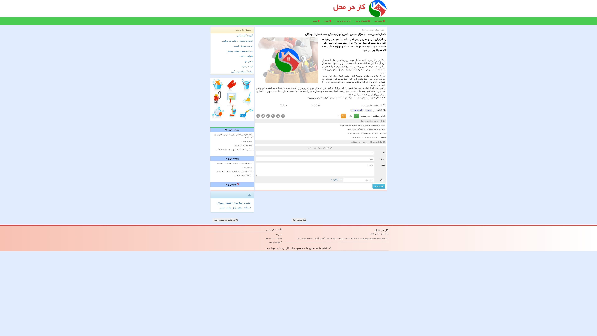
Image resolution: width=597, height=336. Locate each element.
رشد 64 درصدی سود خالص (243, 175)
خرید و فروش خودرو (243, 46)
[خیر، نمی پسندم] (343, 116)
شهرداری (237, 207)
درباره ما (279, 234)
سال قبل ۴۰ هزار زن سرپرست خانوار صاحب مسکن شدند (366, 133)
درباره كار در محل (342, 21)
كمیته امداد (357, 110)
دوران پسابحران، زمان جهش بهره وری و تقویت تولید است (233, 149)
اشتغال (326, 21)
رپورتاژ (220, 202)
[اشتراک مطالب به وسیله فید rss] (263, 115)
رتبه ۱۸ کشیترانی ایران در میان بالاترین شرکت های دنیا (234, 163)
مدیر (222, 207)
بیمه (369, 110)
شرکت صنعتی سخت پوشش (240, 51)
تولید (228, 207)
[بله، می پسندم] (356, 116)
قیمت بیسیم (247, 66)
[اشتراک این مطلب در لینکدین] (268, 115)
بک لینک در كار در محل (274, 238)
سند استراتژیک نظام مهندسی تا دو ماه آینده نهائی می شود (366, 129)
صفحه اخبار (297, 220)
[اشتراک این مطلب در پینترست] (273, 115)
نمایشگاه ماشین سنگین (242, 71)
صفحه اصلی (379, 21)
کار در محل (349, 7)
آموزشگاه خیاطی (245, 36)
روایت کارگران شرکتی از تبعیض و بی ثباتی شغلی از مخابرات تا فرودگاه (362, 125)
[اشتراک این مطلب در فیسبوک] (283, 115)
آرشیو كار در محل (275, 242)
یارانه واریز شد (247, 141)
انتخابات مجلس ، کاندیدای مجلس (237, 41)
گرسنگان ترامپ (247, 167)
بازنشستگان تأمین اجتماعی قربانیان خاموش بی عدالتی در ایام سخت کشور (233, 136)
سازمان (238, 202)
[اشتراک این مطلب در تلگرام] (258, 115)
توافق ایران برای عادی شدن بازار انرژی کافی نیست (368, 137)
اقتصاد (229, 202)
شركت (247, 207)
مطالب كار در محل (361, 21)
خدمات (315, 21)
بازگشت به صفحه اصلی (224, 220)
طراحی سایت (246, 56)
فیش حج (249, 61)
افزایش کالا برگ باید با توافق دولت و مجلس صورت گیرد (234, 171)
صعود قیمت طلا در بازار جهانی (243, 145)
